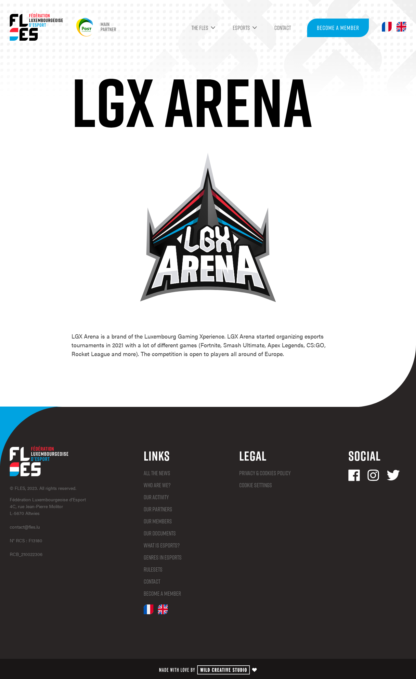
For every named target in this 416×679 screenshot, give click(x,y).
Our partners (158, 509)
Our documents (160, 533)
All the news (157, 473)
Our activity (156, 497)
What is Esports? (162, 545)
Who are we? (157, 485)
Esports (241, 28)
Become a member (338, 28)
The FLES (199, 28)
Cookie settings (255, 485)
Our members (158, 521)
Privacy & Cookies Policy (265, 473)
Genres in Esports (163, 557)
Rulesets (153, 569)
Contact (282, 28)
